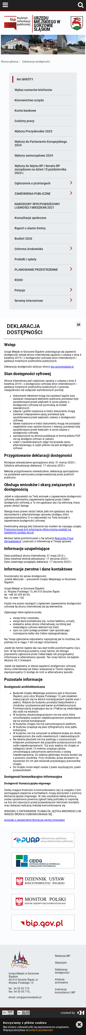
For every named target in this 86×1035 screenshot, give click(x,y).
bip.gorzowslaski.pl (62, 366)
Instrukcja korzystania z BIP (65, 991)
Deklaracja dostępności (36, 61)
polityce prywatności (40, 1030)
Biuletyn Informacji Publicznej (17, 24)
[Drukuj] (79, 324)
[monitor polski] (43, 902)
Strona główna (9, 61)
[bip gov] (43, 922)
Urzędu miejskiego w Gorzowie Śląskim (47, 23)
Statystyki (61, 962)
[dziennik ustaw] (43, 881)
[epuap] (43, 840)
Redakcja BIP (62, 955)
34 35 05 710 (21, 988)
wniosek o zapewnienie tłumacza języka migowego (34, 820)
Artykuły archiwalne (61, 981)
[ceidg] (43, 860)
